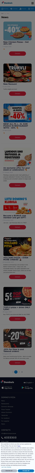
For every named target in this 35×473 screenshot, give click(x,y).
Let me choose (6, 467)
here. (19, 446)
